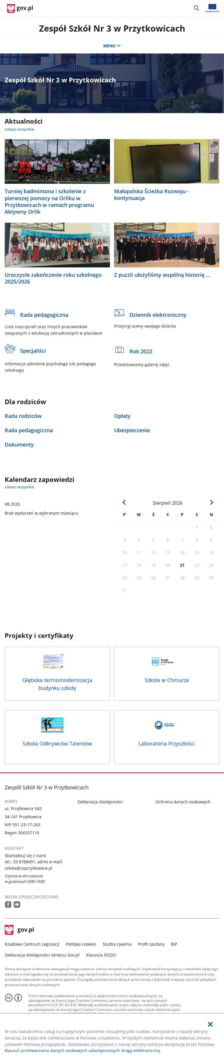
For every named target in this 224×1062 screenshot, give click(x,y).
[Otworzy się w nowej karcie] (8, 904)
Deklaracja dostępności (100, 802)
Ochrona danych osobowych (183, 802)
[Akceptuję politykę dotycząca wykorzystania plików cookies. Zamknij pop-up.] (210, 1024)
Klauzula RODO (101, 955)
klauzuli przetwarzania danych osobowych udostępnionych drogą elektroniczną (82, 1050)
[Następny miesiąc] (211, 502)
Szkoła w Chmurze (167, 680)
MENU (109, 46)
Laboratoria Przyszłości (167, 743)
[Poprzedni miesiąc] (124, 502)
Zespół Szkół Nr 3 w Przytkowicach (112, 28)
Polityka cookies (81, 944)
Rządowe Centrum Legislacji (32, 944)
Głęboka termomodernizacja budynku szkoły (57, 684)
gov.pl (25, 930)
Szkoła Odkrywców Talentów (57, 743)
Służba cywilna (117, 944)
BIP (174, 944)
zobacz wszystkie (19, 129)
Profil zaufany (151, 944)
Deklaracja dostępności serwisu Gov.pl (42, 955)
